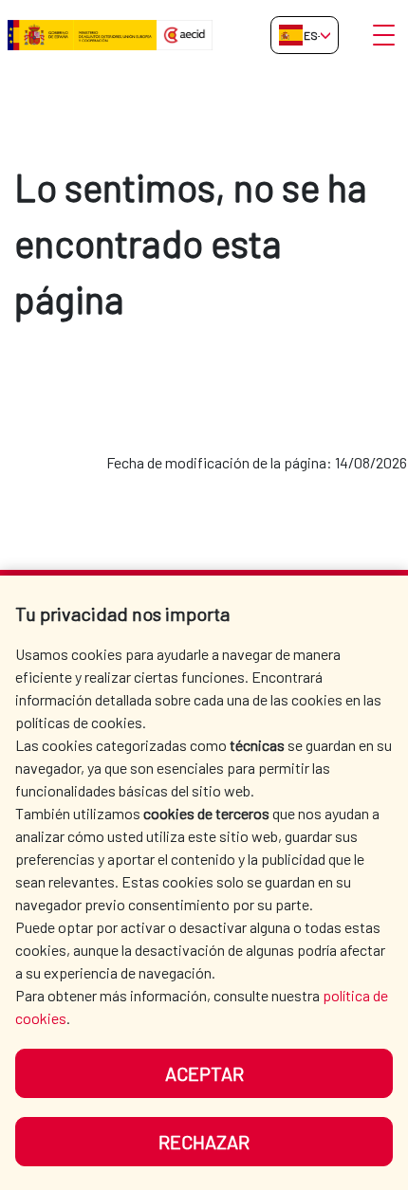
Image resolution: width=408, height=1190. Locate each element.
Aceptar (204, 1073)
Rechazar (204, 1141)
